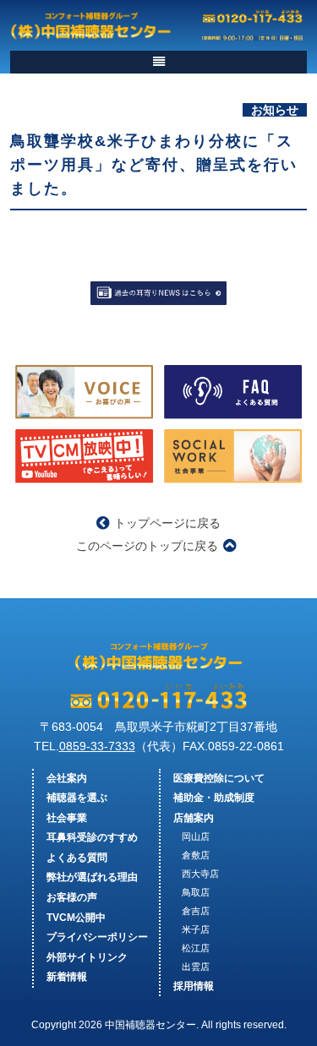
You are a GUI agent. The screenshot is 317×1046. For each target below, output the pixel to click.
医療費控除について (219, 778)
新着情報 (66, 977)
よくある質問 (76, 857)
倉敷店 (196, 855)
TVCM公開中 (76, 917)
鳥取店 (196, 892)
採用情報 (193, 986)
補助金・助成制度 (213, 798)
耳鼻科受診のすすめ (92, 837)
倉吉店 (196, 911)
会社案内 (66, 778)
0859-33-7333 (97, 746)
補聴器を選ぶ (76, 798)
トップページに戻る (167, 523)
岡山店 (196, 836)
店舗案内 (193, 818)
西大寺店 (200, 874)
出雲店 (196, 967)
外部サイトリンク (87, 957)
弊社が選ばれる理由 (92, 877)
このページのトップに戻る (147, 546)
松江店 (196, 948)
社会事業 (66, 818)
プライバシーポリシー (97, 937)
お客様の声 (71, 897)
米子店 (196, 929)
